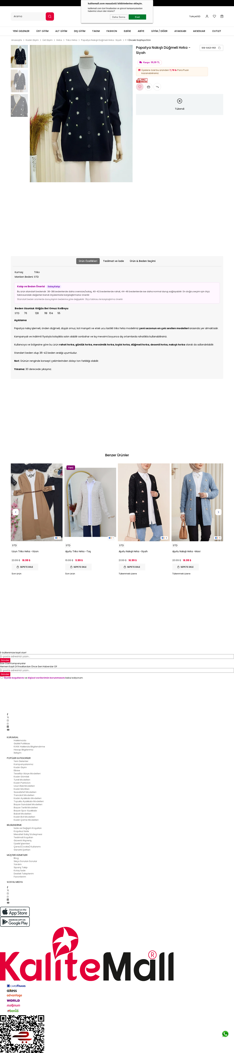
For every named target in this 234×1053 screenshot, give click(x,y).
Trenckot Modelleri (24, 795)
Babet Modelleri (22, 813)
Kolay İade (20, 870)
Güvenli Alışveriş (23, 840)
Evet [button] (137, 17)
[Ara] (50, 16)
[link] (211, 48)
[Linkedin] (8, 726)
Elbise (17, 770)
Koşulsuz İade (21, 831)
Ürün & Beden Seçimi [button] (142, 261)
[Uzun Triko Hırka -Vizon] (37, 502)
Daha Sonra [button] (118, 17)
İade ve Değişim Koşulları (28, 828)
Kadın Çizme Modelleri (26, 819)
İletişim (17, 752)
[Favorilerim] (214, 16)
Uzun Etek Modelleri (24, 785)
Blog (16, 858)
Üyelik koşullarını (14, 677)
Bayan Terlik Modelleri (26, 807)
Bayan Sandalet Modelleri (28, 804)
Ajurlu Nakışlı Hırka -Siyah (133, 551)
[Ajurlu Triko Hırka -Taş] (90, 502)
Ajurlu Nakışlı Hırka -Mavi (186, 551)
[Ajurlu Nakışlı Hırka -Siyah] (144, 502)
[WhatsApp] (8, 723)
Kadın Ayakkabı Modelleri (27, 798)
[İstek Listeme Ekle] (148, 87)
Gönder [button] (5, 660)
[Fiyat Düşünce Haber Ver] (157, 87)
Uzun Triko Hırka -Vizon (25, 551)
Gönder (5, 674)
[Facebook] (7, 714)
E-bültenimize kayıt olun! (13, 652)
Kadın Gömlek (21, 776)
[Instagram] (8, 720)
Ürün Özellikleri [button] (88, 261)
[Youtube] (8, 729)
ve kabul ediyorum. (43, 677)
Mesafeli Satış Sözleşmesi (28, 834)
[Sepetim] (222, 16)
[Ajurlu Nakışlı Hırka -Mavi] (197, 502)
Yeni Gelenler (21, 761)
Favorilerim (20, 876)
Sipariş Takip (21, 867)
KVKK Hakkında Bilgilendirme (29, 746)
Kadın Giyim (20, 767)
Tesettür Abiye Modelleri (27, 773)
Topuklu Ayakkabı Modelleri (29, 801)
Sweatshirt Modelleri (25, 792)
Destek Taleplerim (24, 873)
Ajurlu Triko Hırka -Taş (78, 551)
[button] (207, 16)
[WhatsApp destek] (225, 1034)
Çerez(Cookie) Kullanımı (27, 846)
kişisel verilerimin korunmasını (46, 677)
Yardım (18, 864)
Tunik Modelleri (22, 779)
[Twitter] (8, 717)
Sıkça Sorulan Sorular (25, 861)
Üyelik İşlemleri (22, 843)
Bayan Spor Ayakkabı (25, 810)
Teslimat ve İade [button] (113, 261)
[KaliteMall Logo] (117, 954)
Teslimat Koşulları (23, 837)
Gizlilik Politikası (22, 743)
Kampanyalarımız (23, 764)
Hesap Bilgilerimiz (23, 749)
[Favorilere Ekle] (140, 87)
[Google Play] (117, 922)
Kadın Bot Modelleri (24, 816)
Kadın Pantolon (22, 782)
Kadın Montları (21, 789)
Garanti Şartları (22, 849)
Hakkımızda (20, 740)
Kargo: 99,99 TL (151, 62)
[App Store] (117, 912)
